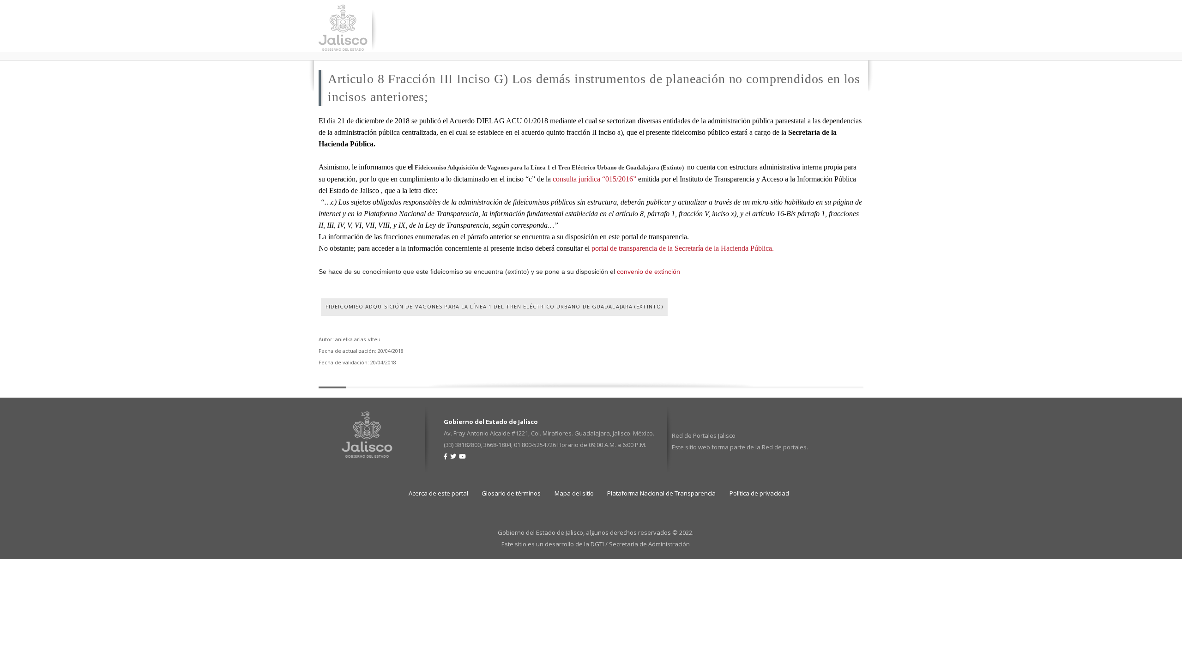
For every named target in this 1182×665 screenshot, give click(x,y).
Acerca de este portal (438, 493)
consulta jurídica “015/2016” (594, 179)
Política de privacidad (759, 493)
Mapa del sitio (574, 493)
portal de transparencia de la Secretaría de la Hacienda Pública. (682, 248)
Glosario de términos (511, 493)
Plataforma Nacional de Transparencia (661, 493)
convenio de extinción (648, 271)
